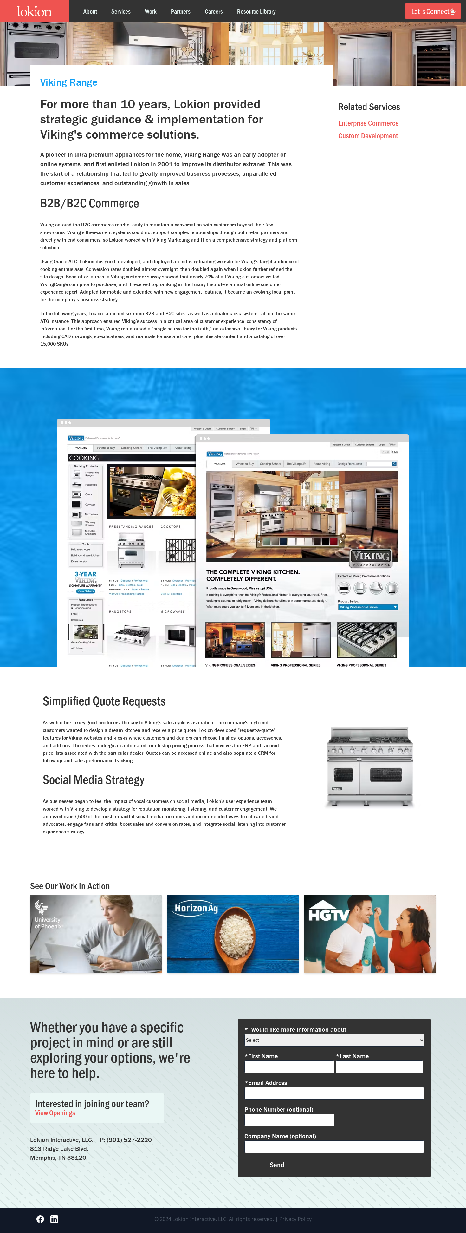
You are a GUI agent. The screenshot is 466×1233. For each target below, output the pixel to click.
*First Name (261, 1056)
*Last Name (352, 1056)
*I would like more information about (295, 1029)
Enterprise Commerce (368, 122)
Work (151, 11)
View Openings (55, 1112)
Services (121, 11)
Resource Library (256, 11)
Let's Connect (430, 11)
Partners (181, 11)
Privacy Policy (295, 1219)
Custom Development (368, 135)
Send (277, 1164)
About (90, 11)
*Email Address (265, 1082)
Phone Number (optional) (278, 1109)
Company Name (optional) (280, 1136)
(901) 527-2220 (129, 1140)
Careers (214, 11)
